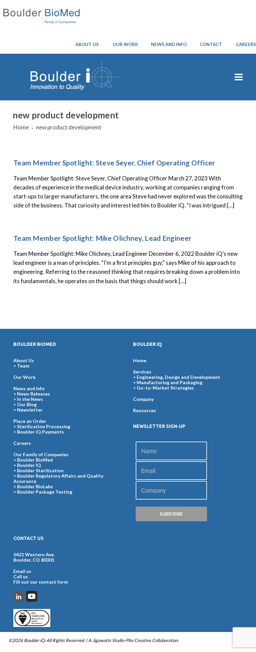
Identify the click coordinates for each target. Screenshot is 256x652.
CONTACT (211, 44)
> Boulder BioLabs (33, 486)
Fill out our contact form (40, 582)
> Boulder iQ (27, 465)
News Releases (33, 394)
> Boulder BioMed (33, 460)
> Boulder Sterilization (38, 470)
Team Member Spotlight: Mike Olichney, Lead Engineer (102, 238)
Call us (20, 576)
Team (23, 366)
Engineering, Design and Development (178, 377)
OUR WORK (125, 44)
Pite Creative (138, 640)
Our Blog (27, 404)
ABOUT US (87, 44)
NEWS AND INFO (169, 44)
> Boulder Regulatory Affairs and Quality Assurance (58, 478)
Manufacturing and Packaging (169, 382)
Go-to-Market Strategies (165, 388)
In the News (30, 399)
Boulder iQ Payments (40, 432)
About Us (23, 360)
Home (21, 127)
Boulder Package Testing (44, 492)
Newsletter (30, 410)
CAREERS (246, 44)
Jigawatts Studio (108, 640)
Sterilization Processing (43, 426)
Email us (22, 571)
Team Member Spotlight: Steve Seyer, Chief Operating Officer (114, 162)
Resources (144, 410)
